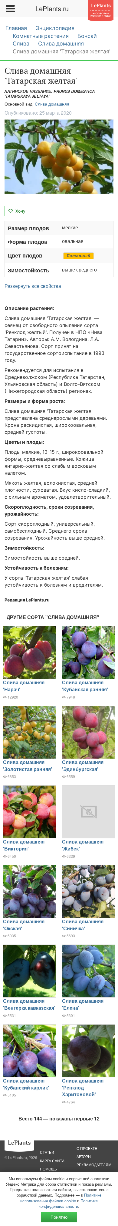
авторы (84, 1156)
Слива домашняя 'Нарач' (23, 686)
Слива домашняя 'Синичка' (82, 925)
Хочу (19, 211)
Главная (16, 28)
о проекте (87, 1148)
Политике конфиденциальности (68, 1203)
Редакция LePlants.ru (27, 599)
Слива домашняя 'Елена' (82, 1004)
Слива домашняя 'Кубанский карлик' (26, 1084)
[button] (59, 157)
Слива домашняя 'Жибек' (82, 845)
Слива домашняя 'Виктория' (23, 845)
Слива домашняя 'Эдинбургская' (82, 766)
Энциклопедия (55, 28)
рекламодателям (94, 1164)
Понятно (59, 1217)
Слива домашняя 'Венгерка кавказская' (29, 1004)
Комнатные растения (41, 36)
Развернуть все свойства (33, 286)
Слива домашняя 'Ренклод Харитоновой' (82, 1087)
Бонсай (87, 36)
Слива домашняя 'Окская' (23, 925)
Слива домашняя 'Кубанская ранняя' (85, 686)
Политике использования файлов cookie (60, 1197)
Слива (21, 43)
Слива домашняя (61, 43)
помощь (48, 1168)
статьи (47, 1152)
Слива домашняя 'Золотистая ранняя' (27, 766)
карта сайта (52, 1160)
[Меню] (10, 8)
